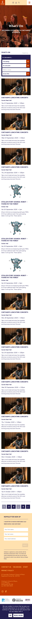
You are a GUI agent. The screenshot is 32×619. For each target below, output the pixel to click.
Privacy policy (7, 571)
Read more (18, 615)
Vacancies (17, 567)
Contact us (6, 567)
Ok (10, 615)
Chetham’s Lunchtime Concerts (14, 98)
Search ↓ (25, 53)
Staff (25, 567)
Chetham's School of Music (2, 2)
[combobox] (16, 70)
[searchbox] (16, 70)
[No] (30, 611)
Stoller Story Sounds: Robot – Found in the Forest (14, 203)
